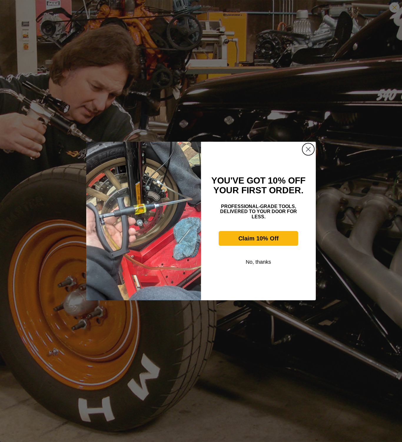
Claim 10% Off (258, 238)
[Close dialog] (308, 149)
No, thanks (258, 262)
